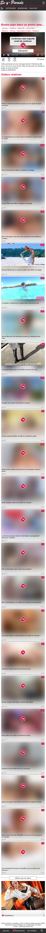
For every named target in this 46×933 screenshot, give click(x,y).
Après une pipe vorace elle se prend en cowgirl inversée (21, 802)
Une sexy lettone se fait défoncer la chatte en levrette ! (21, 635)
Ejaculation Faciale (24, 31)
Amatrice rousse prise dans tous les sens (16, 669)
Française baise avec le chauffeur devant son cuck (20, 369)
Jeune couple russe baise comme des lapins (17, 702)
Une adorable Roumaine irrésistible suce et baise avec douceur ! (21, 869)
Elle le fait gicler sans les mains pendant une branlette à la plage (21, 237)
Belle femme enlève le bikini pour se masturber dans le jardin (21, 470)
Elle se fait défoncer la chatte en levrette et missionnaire (21, 602)
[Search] (42, 930)
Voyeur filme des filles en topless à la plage (17, 203)
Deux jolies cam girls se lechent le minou (16, 735)
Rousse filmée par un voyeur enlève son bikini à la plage (22, 270)
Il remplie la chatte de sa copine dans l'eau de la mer (20, 303)
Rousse (12, 31)
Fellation (13, 28)
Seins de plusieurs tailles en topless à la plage (18, 170)
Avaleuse (35, 31)
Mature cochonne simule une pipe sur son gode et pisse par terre (21, 104)
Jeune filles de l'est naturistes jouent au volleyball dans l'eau (21, 337)
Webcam (5, 31)
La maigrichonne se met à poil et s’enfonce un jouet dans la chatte (22, 138)
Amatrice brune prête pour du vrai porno (16, 768)
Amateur (5, 28)
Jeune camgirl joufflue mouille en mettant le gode (19, 436)
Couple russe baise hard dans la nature (16, 403)
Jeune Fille (30, 28)
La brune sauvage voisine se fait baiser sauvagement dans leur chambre (20, 537)
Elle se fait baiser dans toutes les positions (17, 569)
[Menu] (43, 3)
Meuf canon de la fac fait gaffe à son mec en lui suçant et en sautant (22, 836)
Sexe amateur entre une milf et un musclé (16, 502)
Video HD (21, 28)
